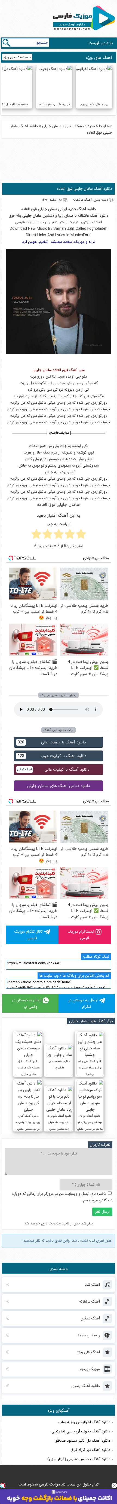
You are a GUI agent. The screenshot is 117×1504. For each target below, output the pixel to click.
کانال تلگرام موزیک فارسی (28, 935)
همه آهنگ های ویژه (17, 57)
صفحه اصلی (74, 126)
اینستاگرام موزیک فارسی (81, 935)
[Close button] (114, 1485)
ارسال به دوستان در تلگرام (83, 1003)
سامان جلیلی (51, 126)
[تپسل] (2, 1485)
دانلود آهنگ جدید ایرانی (77, 209)
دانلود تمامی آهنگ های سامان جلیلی (58, 786)
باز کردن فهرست (100, 43)
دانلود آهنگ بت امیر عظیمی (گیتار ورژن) (78, 1459)
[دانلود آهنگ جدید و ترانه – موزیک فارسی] (83, 32)
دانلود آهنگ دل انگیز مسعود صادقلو (83, 1441)
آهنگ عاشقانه (88, 216)
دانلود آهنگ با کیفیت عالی (52, 742)
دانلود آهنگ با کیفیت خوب (52, 756)
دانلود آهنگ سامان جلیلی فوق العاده (84, 189)
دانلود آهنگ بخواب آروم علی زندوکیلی (80, 1431)
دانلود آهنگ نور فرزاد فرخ (90, 1450)
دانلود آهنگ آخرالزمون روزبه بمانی (84, 1422)
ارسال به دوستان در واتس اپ (26, 1003)
